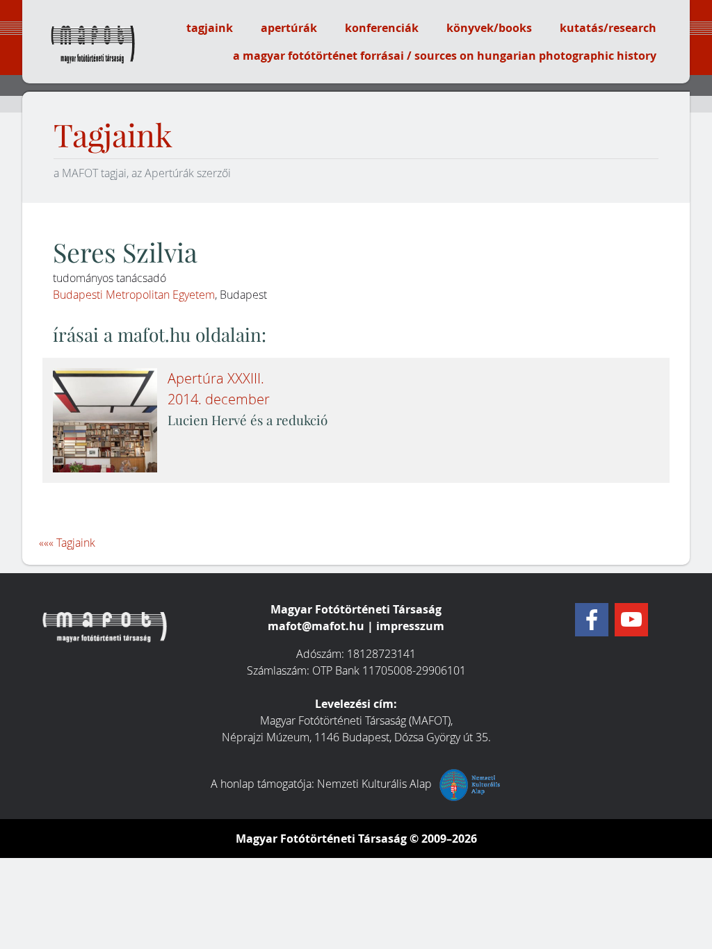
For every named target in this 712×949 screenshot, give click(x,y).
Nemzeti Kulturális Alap (376, 783)
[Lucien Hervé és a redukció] (105, 420)
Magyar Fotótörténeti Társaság (321, 838)
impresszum (410, 626)
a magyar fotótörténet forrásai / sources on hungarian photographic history (444, 55)
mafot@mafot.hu (316, 626)
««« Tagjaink (67, 542)
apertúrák (289, 27)
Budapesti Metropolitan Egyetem (134, 294)
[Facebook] (591, 619)
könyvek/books (489, 27)
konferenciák (382, 27)
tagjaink (209, 27)
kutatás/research (608, 27)
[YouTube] (631, 619)
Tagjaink (113, 136)
